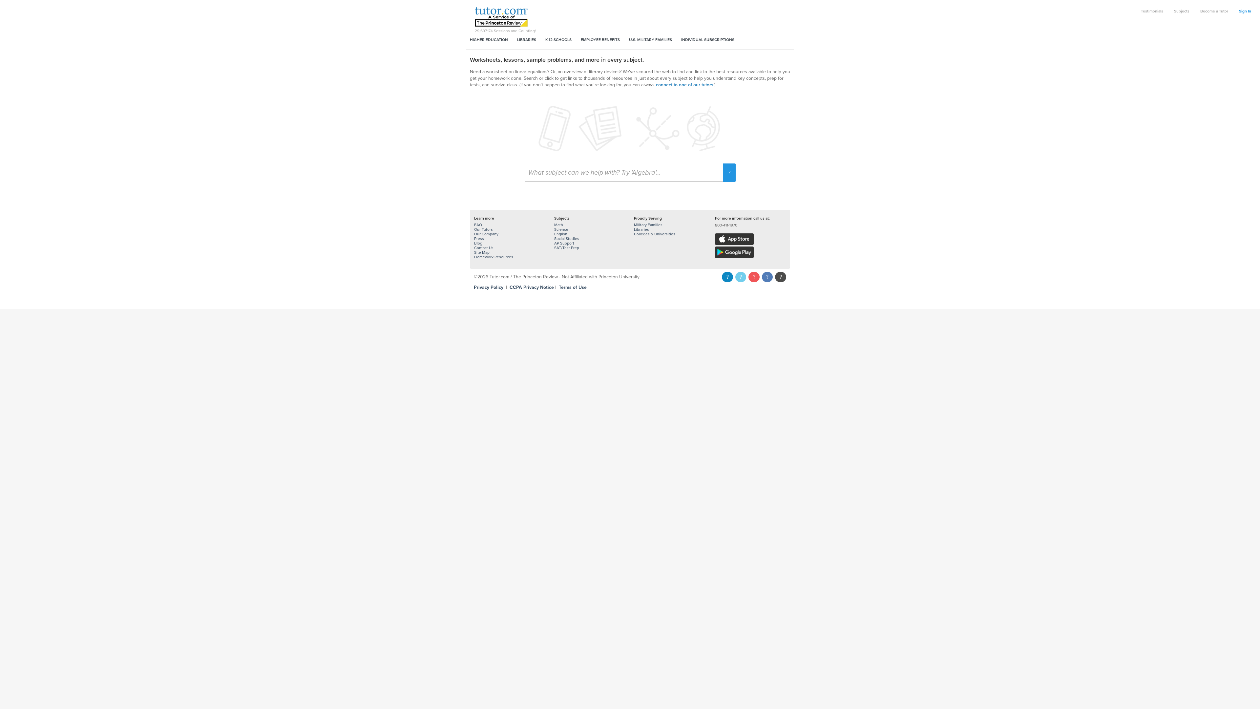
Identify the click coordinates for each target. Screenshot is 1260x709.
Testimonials (1152, 11)
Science (561, 229)
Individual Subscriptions (707, 39)
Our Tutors (483, 229)
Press (479, 238)
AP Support (564, 243)
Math (558, 225)
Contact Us (484, 248)
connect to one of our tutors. (685, 85)
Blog (478, 243)
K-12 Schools (558, 39)
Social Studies (566, 238)
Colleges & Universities (654, 234)
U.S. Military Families (650, 39)
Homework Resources (493, 257)
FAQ (478, 225)
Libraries (526, 39)
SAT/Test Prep (566, 248)
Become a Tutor (1214, 11)
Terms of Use (573, 287)
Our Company (486, 234)
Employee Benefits (600, 39)
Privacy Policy (488, 287)
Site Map (482, 252)
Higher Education (489, 39)
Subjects (1181, 11)
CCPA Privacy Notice (532, 287)
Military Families (648, 225)
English (560, 234)
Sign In (1245, 11)
